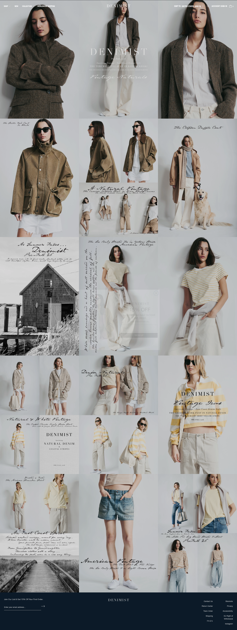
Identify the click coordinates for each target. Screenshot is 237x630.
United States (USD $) (191, 6)
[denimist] (118, 6)
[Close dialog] (156, 288)
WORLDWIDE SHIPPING (46, 6)
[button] (7, 6)
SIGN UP (139, 330)
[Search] (208, 6)
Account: (216, 6)
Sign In (224, 6)
